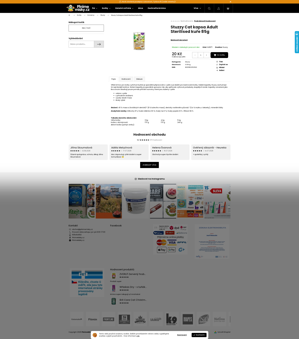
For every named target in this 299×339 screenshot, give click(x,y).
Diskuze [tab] (139, 79)
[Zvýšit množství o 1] (206, 55)
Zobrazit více (149, 165)
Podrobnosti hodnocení (205, 21)
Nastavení (182, 335)
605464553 (76, 235)
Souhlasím (200, 335)
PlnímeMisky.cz (78, 237)
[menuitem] (95, 8)
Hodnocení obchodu (149, 134)
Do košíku (221, 55)
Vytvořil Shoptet (224, 332)
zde (138, 336)
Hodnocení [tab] (126, 79)
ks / (86, 28)
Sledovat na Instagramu (151, 178)
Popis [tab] (113, 79)
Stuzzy (225, 47)
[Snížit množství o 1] (195, 55)
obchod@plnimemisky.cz (82, 229)
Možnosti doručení (179, 40)
